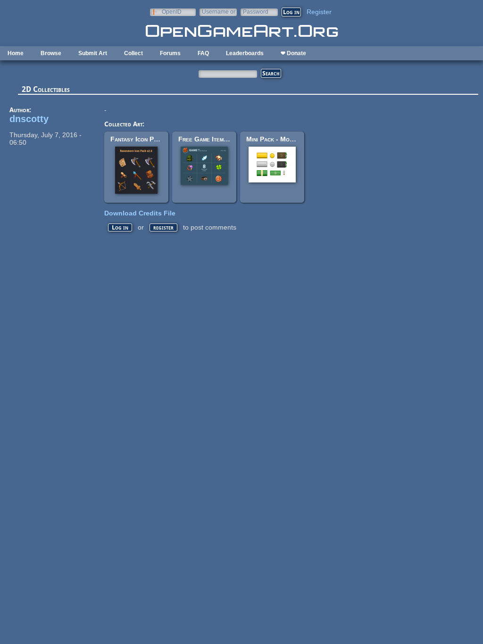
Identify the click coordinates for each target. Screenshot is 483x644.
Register (319, 12)
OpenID (172, 11)
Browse (51, 53)
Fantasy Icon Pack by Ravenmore (158, 139)
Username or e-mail (218, 11)
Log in (120, 227)
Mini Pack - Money (273, 139)
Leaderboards (245, 53)
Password (255, 11)
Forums (170, 53)
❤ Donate (293, 53)
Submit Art (92, 53)
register (163, 227)
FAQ (203, 53)
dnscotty (29, 119)
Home (16, 53)
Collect (133, 53)
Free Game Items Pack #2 (215, 139)
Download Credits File (139, 213)
